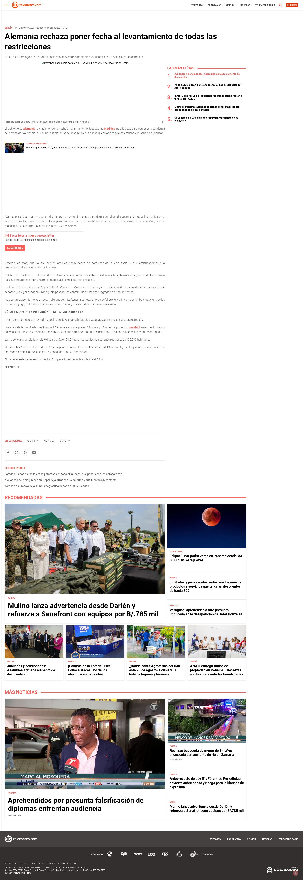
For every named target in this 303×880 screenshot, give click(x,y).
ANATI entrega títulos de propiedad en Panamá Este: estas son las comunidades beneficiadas (216, 670)
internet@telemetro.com (20, 873)
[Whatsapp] (25, 452)
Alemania (29, 128)
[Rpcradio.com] (165, 856)
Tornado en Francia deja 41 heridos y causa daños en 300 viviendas (47, 486)
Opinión (230, 5)
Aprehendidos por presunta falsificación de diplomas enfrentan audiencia (76, 804)
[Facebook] (7, 452)
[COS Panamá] (138, 856)
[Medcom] (207, 856)
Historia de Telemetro (44, 863)
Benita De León (14, 815)
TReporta (197, 5)
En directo (292, 5)
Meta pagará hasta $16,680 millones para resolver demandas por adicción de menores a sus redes (81, 147)
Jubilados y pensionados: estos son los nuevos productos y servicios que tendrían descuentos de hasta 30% (205, 586)
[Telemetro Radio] (193, 856)
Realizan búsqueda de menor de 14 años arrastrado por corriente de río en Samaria (202, 753)
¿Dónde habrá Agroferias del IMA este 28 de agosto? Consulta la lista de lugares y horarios (154, 670)
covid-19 (134, 327)
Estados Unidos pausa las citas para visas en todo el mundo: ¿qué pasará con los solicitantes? (63, 474)
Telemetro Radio (265, 5)
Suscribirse (15, 247)
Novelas (245, 5)
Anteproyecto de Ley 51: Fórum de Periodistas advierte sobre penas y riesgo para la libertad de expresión (207, 783)
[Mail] (34, 452)
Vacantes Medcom (67, 863)
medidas (109, 128)
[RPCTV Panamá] (110, 856)
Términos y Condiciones (17, 863)
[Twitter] (16, 452)
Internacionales (24, 27)
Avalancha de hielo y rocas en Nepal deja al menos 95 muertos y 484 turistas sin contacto (60, 480)
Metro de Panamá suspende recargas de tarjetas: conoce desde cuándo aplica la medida (207, 108)
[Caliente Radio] (179, 856)
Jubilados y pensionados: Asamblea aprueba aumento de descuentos (31, 670)
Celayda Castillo (176, 759)
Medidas (49, 440)
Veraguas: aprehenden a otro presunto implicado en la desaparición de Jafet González (206, 612)
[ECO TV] (151, 856)
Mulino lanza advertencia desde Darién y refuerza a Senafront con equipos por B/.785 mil (83, 610)
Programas (214, 5)
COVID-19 (65, 440)
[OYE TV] (124, 856)
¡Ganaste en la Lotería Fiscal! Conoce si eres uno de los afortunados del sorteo (90, 670)
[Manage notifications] (295, 873)
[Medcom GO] (96, 856)
